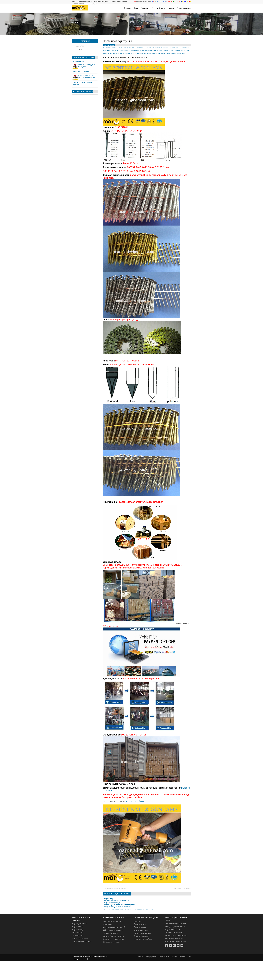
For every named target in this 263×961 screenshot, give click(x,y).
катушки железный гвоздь (114, 889)
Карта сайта (92, 959)
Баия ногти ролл (139, 48)
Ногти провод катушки (161, 48)
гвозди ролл (130, 48)
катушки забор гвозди (112, 903)
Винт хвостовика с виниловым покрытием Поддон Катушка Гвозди (129, 909)
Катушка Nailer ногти (110, 933)
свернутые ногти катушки (178, 50)
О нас (136, 8)
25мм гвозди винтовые (111, 942)
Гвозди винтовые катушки (168, 53)
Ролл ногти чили (149, 48)
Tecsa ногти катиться (135, 50)
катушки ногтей (77, 927)
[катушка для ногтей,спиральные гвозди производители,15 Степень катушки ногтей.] (80, 10)
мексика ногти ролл (112, 50)
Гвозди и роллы (117, 53)
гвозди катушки (77, 935)
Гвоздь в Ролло (121, 48)
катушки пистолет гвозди (81, 941)
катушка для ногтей (128, 53)
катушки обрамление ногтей (113, 936)
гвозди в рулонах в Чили (149, 50)
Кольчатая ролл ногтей (109, 48)
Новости (171, 8)
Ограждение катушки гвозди (113, 939)
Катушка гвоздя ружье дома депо (116, 901)
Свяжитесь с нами (184, 8)
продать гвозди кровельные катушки (117, 907)
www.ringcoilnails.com (178, 941)
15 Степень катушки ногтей (113, 930)
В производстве (110, 899)
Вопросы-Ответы (158, 8)
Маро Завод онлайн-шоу (135, 801)
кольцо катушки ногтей (153, 53)
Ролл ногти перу (123, 50)
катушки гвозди (77, 930)
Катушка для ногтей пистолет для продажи (120, 905)
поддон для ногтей (141, 53)
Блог (189, 25)
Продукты (144, 8)
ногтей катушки (77, 933)
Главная (127, 8)
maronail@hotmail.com (143, 1)
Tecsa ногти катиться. (183, 53)
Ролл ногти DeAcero (175, 48)
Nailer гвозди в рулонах (163, 50)
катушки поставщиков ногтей (114, 927)
